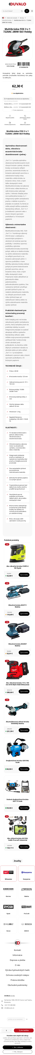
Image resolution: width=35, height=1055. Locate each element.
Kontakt (17, 950)
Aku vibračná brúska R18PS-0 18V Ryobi (17, 567)
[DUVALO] (17, 4)
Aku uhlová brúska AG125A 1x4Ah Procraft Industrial (17, 839)
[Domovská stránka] (3, 18)
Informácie (17, 955)
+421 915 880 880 (9, 1005)
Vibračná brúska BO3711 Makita (17, 606)
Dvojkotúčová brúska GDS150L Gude (17, 761)
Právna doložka (17, 980)
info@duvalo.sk (9, 1008)
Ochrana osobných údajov (17, 975)
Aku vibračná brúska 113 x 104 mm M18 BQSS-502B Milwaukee (17, 684)
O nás (17, 965)
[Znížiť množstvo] (3, 1030)
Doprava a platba (17, 960)
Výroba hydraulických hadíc (17, 970)
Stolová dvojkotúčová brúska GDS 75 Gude (17, 800)
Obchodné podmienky (17, 985)
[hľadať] (21, 11)
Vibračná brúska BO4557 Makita (17, 645)
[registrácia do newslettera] (26, 1019)
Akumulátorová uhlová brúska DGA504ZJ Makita (17, 723)
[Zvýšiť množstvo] (10, 1030)
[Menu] (26, 11)
